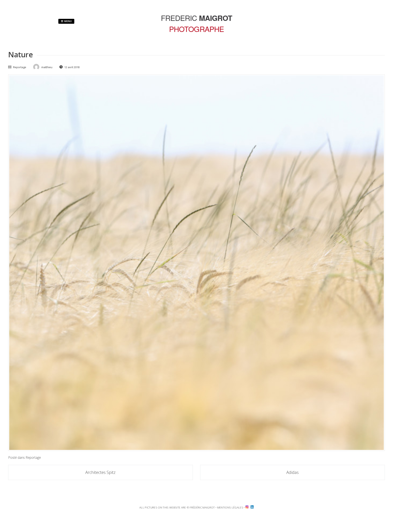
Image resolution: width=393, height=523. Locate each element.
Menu (67, 21)
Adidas (292, 472)
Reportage (19, 67)
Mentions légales (230, 507)
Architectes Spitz (100, 472)
